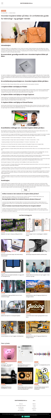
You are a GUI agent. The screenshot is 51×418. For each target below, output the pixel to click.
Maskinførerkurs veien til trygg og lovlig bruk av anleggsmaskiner (36, 296)
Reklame (34, 403)
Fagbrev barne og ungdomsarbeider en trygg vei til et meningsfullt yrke (12, 275)
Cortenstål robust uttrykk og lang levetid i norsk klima (37, 316)
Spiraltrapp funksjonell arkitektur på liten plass (36, 254)
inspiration (3, 251)
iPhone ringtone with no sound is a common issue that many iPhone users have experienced (25, 388)
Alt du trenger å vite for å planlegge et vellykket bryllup (36, 234)
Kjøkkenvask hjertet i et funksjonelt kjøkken (10, 315)
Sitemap (34, 410)
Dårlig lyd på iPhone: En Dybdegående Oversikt (6, 387)
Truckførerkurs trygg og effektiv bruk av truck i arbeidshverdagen (11, 296)
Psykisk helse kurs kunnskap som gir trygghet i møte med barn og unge (38, 275)
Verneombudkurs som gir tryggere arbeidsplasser (12, 336)
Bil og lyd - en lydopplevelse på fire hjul (42, 365)
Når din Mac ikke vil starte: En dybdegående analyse (24, 365)
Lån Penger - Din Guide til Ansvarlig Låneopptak (6, 365)
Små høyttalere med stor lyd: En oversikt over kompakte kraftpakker (41, 388)
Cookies (34, 406)
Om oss (34, 405)
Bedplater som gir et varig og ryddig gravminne (11, 234)
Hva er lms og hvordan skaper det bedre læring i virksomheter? (12, 255)
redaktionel (3, 10)
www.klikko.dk (22, 410)
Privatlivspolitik (27, 416)
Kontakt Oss (34, 408)
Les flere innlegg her (25, 215)
